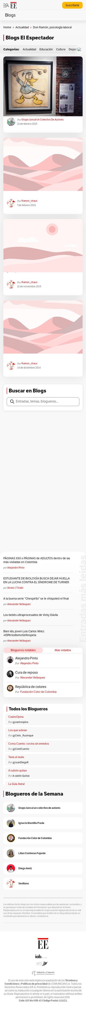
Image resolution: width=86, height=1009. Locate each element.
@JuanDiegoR (21, 762)
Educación (46, 49)
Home (7, 27)
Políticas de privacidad (34, 983)
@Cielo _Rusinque (23, 735)
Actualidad (22, 27)
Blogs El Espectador (30, 37)
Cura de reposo (26, 672)
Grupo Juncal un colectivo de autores (43, 119)
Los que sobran (17, 730)
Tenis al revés (16, 757)
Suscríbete (72, 5)
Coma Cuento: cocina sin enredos (28, 743)
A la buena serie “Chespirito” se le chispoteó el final (36, 598)
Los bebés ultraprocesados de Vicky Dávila (31, 615)
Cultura (60, 49)
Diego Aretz (25, 868)
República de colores (30, 687)
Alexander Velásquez (18, 604)
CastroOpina (16, 717)
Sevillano (23, 883)
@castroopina (20, 722)
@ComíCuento (21, 749)
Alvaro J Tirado (15, 587)
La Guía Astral (16, 784)
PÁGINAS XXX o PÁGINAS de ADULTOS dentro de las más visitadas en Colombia (36, 560)
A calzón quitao (17, 770)
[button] (80, 49)
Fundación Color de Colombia (38, 692)
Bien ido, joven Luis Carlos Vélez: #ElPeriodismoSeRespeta (23, 633)
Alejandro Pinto (15, 567)
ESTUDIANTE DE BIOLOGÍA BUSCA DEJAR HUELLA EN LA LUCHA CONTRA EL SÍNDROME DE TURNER (36, 580)
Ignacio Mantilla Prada (31, 823)
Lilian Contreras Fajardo (32, 853)
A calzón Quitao (21, 775)
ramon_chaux (29, 200)
